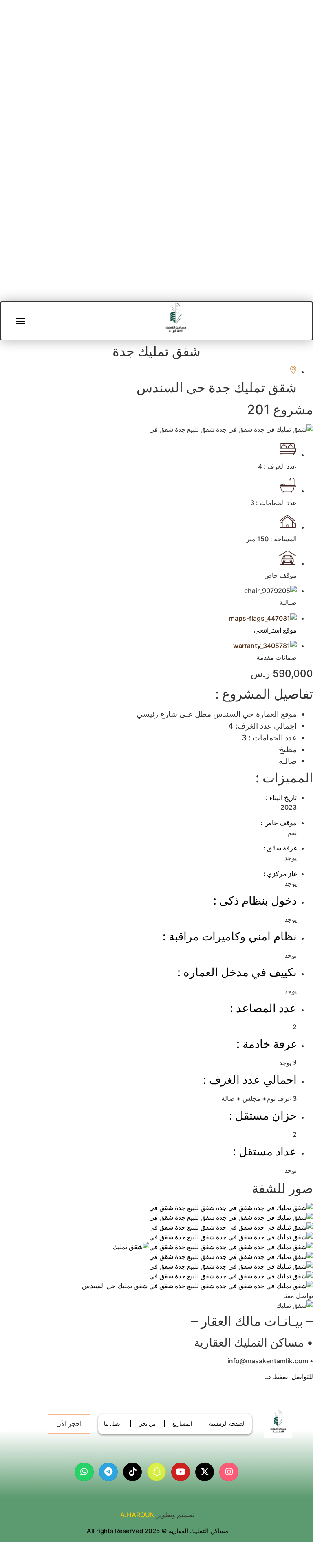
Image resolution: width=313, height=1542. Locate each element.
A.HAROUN (137, 1515)
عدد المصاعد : (263, 1008)
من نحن (147, 1423)
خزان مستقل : (263, 1115)
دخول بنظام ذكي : (255, 900)
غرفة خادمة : (266, 1044)
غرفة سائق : (280, 848)
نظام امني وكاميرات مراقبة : (230, 936)
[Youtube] (180, 1472)
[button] (21, 321)
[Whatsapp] (84, 1472)
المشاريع (182, 1423)
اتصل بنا (113, 1423)
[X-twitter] (204, 1472)
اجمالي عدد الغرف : (250, 1080)
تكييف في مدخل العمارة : (237, 972)
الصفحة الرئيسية (227, 1423)
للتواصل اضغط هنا (288, 1377)
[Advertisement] (156, 93)
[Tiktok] (132, 1472)
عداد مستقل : (265, 1151)
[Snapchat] (156, 1472)
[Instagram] (228, 1472)
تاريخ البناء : (281, 797)
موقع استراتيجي (275, 630)
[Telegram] (108, 1472)
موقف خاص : (278, 823)
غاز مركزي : (280, 874)
